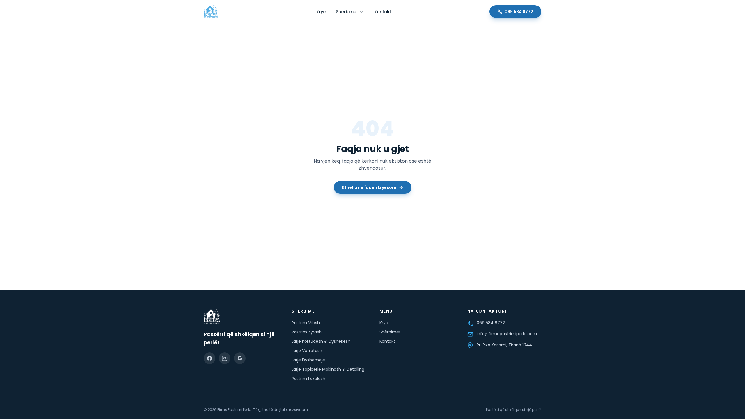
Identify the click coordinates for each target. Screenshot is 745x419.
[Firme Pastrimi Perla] (211, 12)
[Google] (240, 358)
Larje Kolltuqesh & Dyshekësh (321, 341)
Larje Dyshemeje (308, 360)
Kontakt (382, 12)
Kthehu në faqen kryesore (369, 187)
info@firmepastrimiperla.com (507, 334)
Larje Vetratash (307, 351)
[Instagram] (224, 358)
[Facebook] (209, 358)
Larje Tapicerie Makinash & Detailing (328, 369)
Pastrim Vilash (306, 323)
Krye (321, 12)
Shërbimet (347, 12)
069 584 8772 (519, 12)
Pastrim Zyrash (307, 332)
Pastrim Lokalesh (308, 378)
